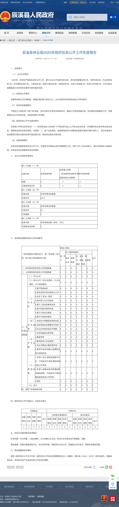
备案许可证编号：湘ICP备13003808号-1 (15, 502)
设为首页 (92, 2)
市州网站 (49, 486)
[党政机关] (104, 498)
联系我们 (31, 496)
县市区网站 (69, 486)
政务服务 (99, 32)
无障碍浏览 (74, 2)
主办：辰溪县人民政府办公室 (10, 496)
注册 (117, 2)
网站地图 (40, 496)
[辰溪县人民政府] (27, 17)
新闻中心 (33, 32)
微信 (112, 479)
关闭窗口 (19, 467)
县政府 (20, 32)
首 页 (6, 32)
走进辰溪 (112, 32)
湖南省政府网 (15, 2)
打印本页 (11, 467)
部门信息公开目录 (24, 40)
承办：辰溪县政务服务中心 (10, 499)
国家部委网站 (9, 486)
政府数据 (73, 32)
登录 (112, 2)
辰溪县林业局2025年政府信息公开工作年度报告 (59, 52)
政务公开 (46, 32)
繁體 (65, 2)
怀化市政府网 (27, 2)
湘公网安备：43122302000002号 (44, 502)
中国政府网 (4, 2)
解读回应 (59, 32)
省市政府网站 (29, 486)
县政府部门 (89, 486)
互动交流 (86, 32)
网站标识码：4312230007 (69, 502)
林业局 (37, 40)
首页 (4, 40)
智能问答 (113, 488)
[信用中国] (112, 498)
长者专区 (83, 2)
